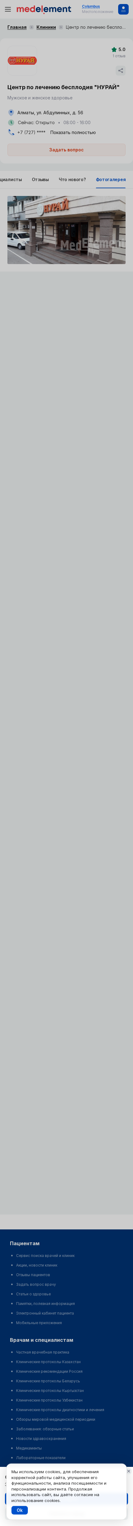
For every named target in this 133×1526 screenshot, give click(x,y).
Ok (20, 1510)
